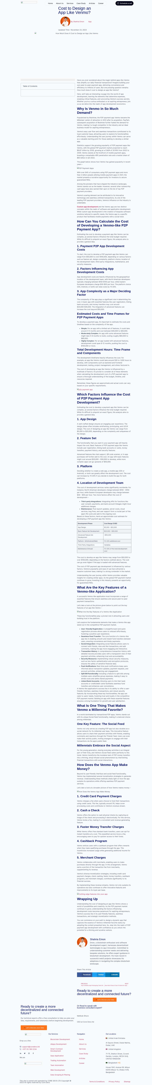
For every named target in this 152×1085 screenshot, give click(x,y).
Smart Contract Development (56, 1050)
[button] (72, 86)
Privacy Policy (114, 1082)
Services (70, 3)
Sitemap (127, 1082)
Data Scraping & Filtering (60, 1075)
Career (101, 3)
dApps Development (58, 1044)
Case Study (81, 3)
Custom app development (87, 207)
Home (50, 3)
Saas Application (57, 1056)
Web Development (57, 1070)
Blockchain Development (60, 1039)
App (90, 22)
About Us (59, 3)
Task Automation (57, 1065)
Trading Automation (58, 1060)
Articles (92, 3)
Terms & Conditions (97, 1082)
